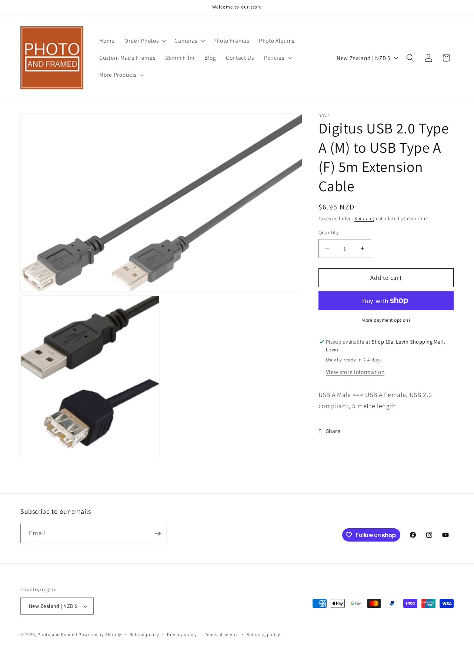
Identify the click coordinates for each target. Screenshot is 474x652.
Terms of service (221, 634)
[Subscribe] (158, 533)
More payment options (385, 320)
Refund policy (144, 634)
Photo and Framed (57, 634)
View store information (355, 371)
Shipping (364, 218)
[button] (145, 40)
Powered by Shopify (100, 634)
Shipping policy (263, 634)
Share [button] (333, 430)
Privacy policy (182, 634)
